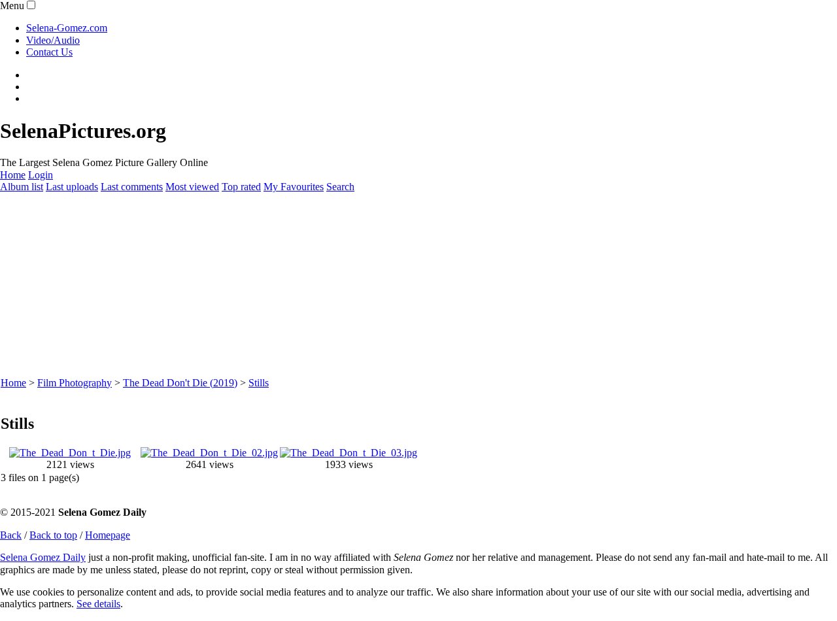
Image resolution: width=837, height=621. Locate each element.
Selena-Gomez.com (66, 27)
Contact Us (49, 52)
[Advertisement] (392, 285)
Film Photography (74, 382)
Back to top (53, 535)
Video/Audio (53, 40)
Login (40, 174)
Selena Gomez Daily (43, 557)
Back (11, 535)
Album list (21, 186)
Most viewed (192, 186)
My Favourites (294, 186)
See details (98, 603)
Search (340, 186)
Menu (12, 5)
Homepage (107, 535)
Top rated (241, 186)
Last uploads (72, 186)
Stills (258, 382)
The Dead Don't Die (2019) (180, 382)
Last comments (132, 186)
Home (13, 174)
